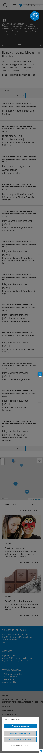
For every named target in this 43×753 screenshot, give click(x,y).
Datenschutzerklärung (16, 745)
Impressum (27, 745)
